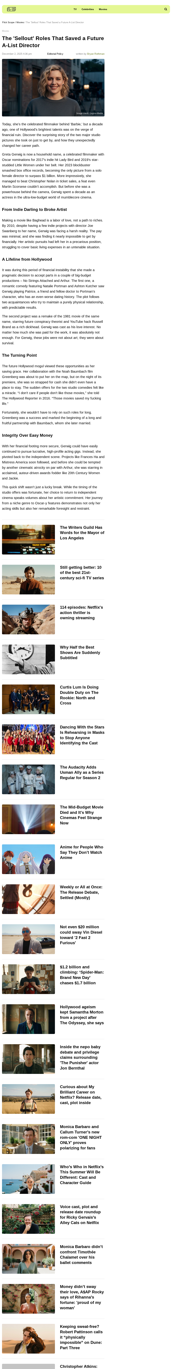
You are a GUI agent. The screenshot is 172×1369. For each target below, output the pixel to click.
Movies (103, 9)
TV (75, 9)
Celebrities (88, 9)
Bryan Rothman (95, 53)
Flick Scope (8, 22)
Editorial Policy (55, 53)
